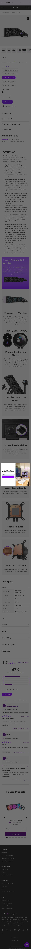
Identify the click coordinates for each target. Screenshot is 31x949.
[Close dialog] (29, 463)
